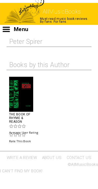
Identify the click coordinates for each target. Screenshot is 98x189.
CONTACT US (79, 157)
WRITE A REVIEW (22, 157)
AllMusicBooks (62, 11)
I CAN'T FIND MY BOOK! (21, 171)
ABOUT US (52, 157)
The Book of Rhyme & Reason (19, 118)
